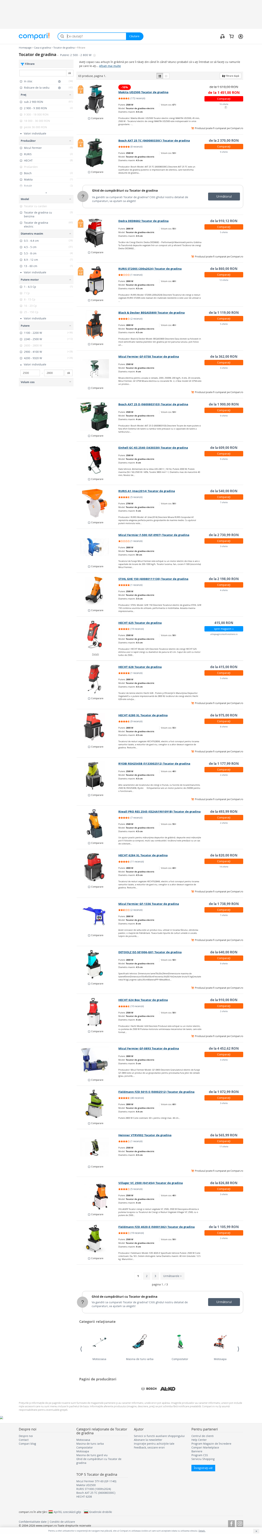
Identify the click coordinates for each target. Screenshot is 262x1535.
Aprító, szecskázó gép (67, 1512)
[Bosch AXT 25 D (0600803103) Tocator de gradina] (97, 416)
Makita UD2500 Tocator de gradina (143, 92)
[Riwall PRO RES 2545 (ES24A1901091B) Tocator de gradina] (97, 823)
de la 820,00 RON (223, 855)
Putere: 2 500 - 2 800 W (76, 55)
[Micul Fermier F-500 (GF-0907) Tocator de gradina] (97, 547)
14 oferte (223, 866)
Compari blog (27, 1443)
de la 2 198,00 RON (224, 579)
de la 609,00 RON (223, 447)
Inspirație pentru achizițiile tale (154, 1443)
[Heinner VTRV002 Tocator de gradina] (97, 1147)
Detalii (95, 654)
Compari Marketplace (205, 1447)
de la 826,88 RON (223, 1183)
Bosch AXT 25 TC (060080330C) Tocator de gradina (154, 140)
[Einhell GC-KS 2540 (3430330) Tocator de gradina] (97, 459)
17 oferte (223, 1146)
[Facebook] (231, 1523)
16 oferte (223, 104)
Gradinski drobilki (100, 1512)
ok (69, 73)
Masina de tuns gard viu (92, 1455)
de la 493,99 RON (223, 811)
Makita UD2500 (86, 1485)
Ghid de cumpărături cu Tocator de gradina (125, 190)
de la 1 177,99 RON (224, 763)
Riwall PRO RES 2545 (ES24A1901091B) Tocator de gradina (159, 812)
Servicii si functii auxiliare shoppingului (159, 1436)
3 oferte (224, 367)
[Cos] (231, 36)
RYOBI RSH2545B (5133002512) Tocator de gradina (154, 764)
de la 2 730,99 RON (224, 535)
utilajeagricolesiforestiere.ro (224, 634)
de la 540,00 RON (223, 491)
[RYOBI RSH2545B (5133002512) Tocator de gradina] (97, 775)
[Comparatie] (222, 36)
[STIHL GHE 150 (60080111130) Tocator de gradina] (97, 591)
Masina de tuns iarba (139, 1359)
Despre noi (26, 1436)
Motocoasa (99, 1359)
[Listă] (160, 76)
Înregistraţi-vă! (203, 1468)
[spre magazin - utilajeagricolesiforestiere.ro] (97, 635)
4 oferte (224, 590)
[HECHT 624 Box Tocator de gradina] (97, 1012)
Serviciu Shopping (203, 1459)
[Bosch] (149, 1389)
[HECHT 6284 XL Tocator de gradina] (97, 867)
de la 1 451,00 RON (224, 92)
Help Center (199, 1440)
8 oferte (224, 726)
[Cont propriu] (240, 36)
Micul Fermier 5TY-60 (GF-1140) (96, 1481)
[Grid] (166, 76)
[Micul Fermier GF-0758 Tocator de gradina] (97, 368)
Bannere (196, 1451)
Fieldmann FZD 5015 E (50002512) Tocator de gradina (156, 1092)
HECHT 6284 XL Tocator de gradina (143, 855)
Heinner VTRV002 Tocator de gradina (144, 1135)
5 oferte (224, 232)
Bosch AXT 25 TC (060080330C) (95, 1493)
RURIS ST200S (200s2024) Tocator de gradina (150, 269)
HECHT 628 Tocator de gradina (140, 667)
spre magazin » (224, 629)
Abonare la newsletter (148, 1440)
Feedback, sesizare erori (149, 1447)
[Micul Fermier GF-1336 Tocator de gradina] (97, 916)
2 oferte (224, 774)
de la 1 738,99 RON (224, 904)
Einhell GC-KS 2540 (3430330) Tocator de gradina (153, 448)
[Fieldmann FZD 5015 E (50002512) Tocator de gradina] (97, 1104)
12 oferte (223, 280)
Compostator (180, 1359)
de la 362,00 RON (223, 356)
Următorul (224, 196)
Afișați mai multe (110, 66)
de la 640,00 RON (223, 952)
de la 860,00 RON (223, 268)
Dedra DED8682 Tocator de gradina (143, 221)
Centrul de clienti (202, 1436)
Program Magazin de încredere (211, 1443)
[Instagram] (239, 1523)
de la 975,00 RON (223, 715)
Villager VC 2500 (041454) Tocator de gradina (150, 1183)
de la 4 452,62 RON (224, 1048)
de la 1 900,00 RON (224, 404)
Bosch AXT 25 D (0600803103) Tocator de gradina (153, 404)
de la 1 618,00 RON (223, 87)
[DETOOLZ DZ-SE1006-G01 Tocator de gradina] (97, 964)
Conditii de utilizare (62, 1521)
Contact (24, 1440)
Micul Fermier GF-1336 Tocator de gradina (148, 904)
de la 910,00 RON (223, 1000)
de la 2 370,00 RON (224, 140)
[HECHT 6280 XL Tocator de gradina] (97, 727)
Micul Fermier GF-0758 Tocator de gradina (148, 356)
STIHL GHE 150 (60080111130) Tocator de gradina (153, 579)
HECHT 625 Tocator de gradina (140, 623)
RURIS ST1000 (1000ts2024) (93, 1489)
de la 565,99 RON (223, 1135)
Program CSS (199, 1455)
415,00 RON (223, 623)
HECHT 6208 (84, 1496)
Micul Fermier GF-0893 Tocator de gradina (148, 1048)
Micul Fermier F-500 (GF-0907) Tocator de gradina (153, 535)
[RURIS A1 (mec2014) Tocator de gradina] (97, 503)
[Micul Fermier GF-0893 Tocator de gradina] (97, 1060)
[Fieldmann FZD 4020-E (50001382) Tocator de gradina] (97, 1239)
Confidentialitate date (33, 1521)
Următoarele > (172, 1276)
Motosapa (220, 1359)
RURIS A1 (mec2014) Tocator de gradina (146, 491)
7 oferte (224, 502)
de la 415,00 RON (223, 667)
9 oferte (224, 151)
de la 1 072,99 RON (224, 1092)
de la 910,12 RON (223, 221)
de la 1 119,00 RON (224, 312)
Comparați (224, 99)
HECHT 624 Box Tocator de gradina (143, 1000)
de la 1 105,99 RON (224, 1227)
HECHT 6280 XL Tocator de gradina (143, 715)
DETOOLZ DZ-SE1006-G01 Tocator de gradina (150, 952)
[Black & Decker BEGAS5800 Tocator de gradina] (97, 324)
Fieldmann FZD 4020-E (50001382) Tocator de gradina (156, 1227)
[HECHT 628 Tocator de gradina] (97, 679)
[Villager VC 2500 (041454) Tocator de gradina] (97, 1195)
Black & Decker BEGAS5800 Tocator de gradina (151, 313)
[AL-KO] (167, 1389)
